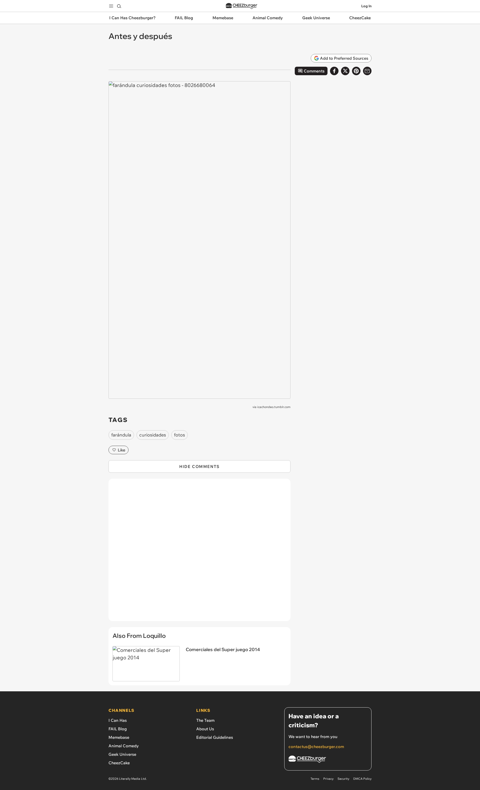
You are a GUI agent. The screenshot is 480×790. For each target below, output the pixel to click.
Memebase (118, 737)
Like (121, 449)
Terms (314, 779)
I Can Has (117, 720)
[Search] (119, 5)
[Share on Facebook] (334, 71)
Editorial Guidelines (214, 737)
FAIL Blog (117, 728)
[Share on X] (345, 71)
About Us (205, 728)
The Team (205, 720)
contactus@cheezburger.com (316, 746)
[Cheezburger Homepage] (241, 6)
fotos (179, 435)
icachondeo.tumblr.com (273, 407)
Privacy (328, 779)
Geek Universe (122, 754)
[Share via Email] (367, 71)
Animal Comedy (123, 745)
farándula (121, 435)
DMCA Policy (362, 779)
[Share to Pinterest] (356, 71)
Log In (366, 6)
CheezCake (119, 762)
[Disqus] (199, 552)
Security (343, 779)
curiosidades (152, 435)
